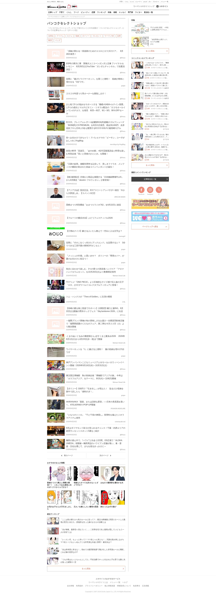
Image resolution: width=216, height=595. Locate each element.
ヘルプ (125, 582)
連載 (115, 12)
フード (76, 12)
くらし (126, 1)
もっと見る (86, 569)
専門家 (130, 12)
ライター (138, 12)
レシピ (132, 1)
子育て (121, 1)
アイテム (60, 36)
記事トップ (52, 12)
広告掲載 (145, 586)
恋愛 (93, 12)
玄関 (119, 36)
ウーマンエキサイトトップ (143, 6)
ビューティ (139, 1)
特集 (109, 12)
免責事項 (136, 586)
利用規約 (79, 586)
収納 (77, 36)
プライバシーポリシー (93, 586)
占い (150, 1)
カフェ (69, 36)
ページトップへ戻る (150, 226)
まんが (145, 1)
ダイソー (85, 36)
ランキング (101, 12)
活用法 (51, 36)
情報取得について (124, 586)
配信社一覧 (148, 12)
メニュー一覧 (164, 1)
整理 (50, 40)
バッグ (57, 40)
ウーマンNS (109, 36)
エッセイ (122, 12)
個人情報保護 (109, 586)
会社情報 (70, 586)
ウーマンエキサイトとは (98, 582)
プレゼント (156, 1)
